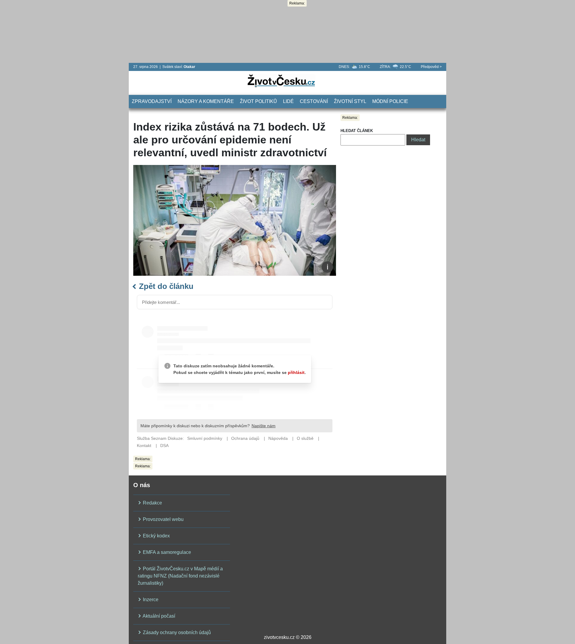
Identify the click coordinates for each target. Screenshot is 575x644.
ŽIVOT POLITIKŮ (258, 101)
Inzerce (150, 599)
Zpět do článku (165, 286)
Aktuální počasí (158, 616)
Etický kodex (156, 535)
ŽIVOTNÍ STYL (350, 101)
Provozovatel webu (163, 519)
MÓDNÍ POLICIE (390, 101)
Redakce (152, 502)
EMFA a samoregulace (166, 552)
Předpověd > (431, 67)
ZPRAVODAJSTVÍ (152, 101)
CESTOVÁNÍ (314, 101)
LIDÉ (288, 101)
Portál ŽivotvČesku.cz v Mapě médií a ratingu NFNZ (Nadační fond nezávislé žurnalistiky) (180, 576)
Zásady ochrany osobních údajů (176, 632)
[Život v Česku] (281, 80)
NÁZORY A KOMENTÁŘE (206, 101)
